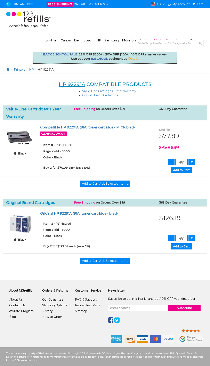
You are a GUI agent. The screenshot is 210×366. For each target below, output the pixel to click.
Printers (19, 69)
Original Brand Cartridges (100, 95)
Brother (51, 40)
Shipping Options (54, 305)
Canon (66, 40)
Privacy (47, 311)
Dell (77, 40)
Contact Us (17, 305)
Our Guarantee (52, 299)
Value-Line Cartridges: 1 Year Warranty (109, 91)
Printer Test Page (87, 305)
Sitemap (81, 311)
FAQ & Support (86, 299)
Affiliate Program (21, 311)
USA (158, 4)
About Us (16, 299)
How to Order (52, 317)
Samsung (111, 40)
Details (133, 59)
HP (98, 40)
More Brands (132, 40)
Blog (12, 317)
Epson (88, 40)
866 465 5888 (23, 4)
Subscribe (184, 308)
